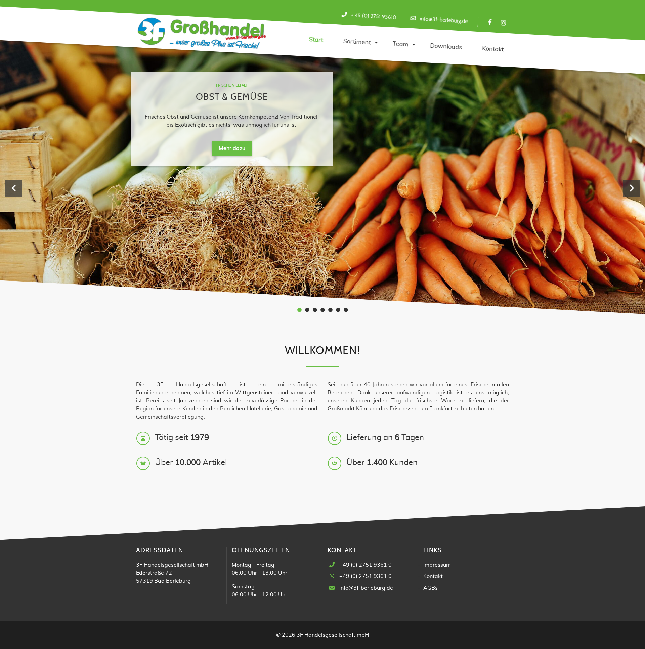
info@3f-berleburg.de (444, 20)
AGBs (430, 588)
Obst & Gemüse (232, 96)
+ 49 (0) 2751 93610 (373, 16)
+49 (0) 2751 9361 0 (365, 565)
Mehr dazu (232, 148)
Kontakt (433, 576)
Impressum (437, 565)
